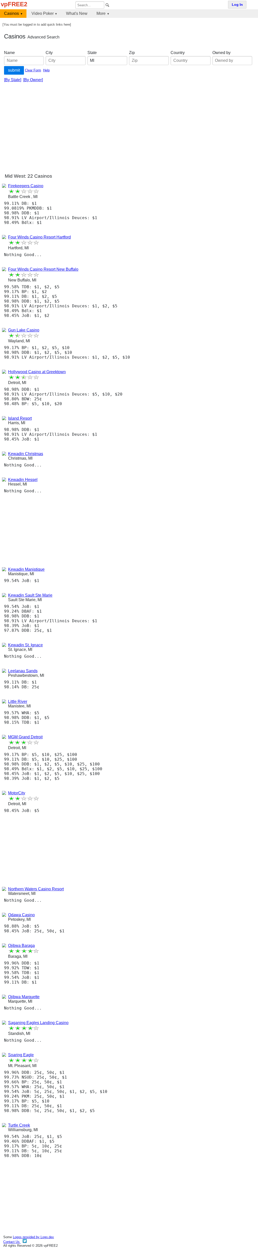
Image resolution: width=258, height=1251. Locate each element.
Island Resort (20, 418)
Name (9, 53)
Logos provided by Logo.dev (33, 1237)
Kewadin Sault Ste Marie (30, 595)
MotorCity (16, 793)
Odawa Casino (21, 915)
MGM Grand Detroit (25, 737)
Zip (132, 53)
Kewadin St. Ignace (25, 645)
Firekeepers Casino (25, 186)
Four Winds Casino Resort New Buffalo (43, 269)
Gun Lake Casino (23, 330)
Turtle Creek (19, 1125)
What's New (76, 13)
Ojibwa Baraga (21, 945)
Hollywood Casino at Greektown (37, 372)
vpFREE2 (14, 4)
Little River (17, 701)
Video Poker (42, 13)
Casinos (11, 13)
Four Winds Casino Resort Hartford (39, 237)
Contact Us (12, 1242)
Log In (237, 5)
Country (178, 53)
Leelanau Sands (23, 671)
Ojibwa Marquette (24, 997)
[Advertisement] (129, 129)
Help (46, 70)
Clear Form (33, 70)
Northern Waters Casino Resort (36, 889)
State (92, 53)
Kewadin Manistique (26, 569)
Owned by (221, 53)
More (101, 13)
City (49, 53)
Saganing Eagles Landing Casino (38, 1023)
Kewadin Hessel (23, 479)
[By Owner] (33, 80)
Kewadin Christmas (25, 454)
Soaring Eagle (21, 1055)
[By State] (12, 80)
